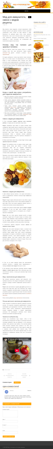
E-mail (5, 425)
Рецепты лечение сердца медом (40, 38)
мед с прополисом (18, 297)
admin (6, 24)
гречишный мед (6, 52)
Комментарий (6, 409)
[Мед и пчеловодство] (26, 4)
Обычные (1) (17, 382)
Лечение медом (7, 369)
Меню (26, 11)
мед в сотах (13, 107)
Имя (4, 419)
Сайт (4, 430)
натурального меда (27, 114)
